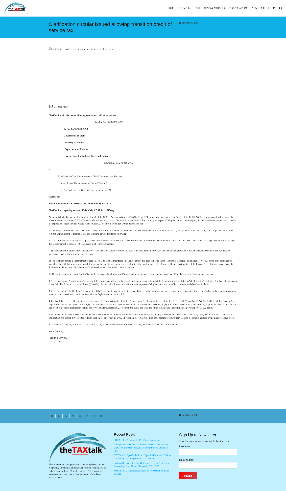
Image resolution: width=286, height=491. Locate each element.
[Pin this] (79, 416)
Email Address (186, 460)
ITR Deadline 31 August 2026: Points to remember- (138, 440)
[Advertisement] (191, 77)
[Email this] (52, 416)
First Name (184, 446)
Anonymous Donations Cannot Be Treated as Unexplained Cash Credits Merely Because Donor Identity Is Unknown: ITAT (141, 447)
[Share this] (59, 416)
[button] (193, 8)
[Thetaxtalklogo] (15, 8)
